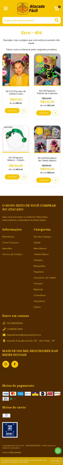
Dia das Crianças (42, 236)
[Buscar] (56, 20)
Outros (37, 307)
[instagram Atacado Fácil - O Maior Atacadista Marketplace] (5, 364)
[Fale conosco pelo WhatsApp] (58, 450)
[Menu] (5, 8)
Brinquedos (39, 266)
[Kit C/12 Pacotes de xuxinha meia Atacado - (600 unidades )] (24, 110)
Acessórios (39, 301)
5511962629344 (15, 323)
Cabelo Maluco (41, 254)
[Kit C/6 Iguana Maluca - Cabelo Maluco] (24, 177)
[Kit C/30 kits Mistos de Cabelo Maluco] (55, 180)
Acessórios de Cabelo (45, 277)
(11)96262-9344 (15, 329)
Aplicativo (7, 248)
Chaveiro (38, 283)
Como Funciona (10, 242)
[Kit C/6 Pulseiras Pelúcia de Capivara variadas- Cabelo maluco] (55, 113)
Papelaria (39, 271)
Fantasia (38, 260)
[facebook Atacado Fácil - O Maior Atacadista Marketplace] (14, 364)
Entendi (56, 461)
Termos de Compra (12, 254)
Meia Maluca (40, 248)
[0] (56, 9)
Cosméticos (40, 295)
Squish (37, 242)
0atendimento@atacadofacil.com (24, 334)
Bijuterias (38, 289)
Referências (8, 236)
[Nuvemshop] (11, 453)
